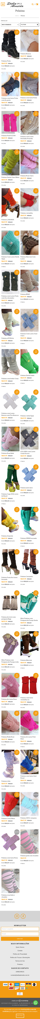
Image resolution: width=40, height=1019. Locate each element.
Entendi (20, 1016)
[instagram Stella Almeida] (16, 916)
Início (17, 15)
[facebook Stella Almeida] (23, 916)
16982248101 (20, 971)
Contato (20, 950)
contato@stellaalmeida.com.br (20, 975)
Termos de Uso (20, 961)
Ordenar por (4, 20)
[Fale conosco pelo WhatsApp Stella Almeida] (35, 1002)
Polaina (3, 68)
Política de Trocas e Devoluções (20, 957)
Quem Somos (20, 947)
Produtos (20, 964)
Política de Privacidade (20, 954)
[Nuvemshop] (20, 1001)
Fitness (3, 266)
